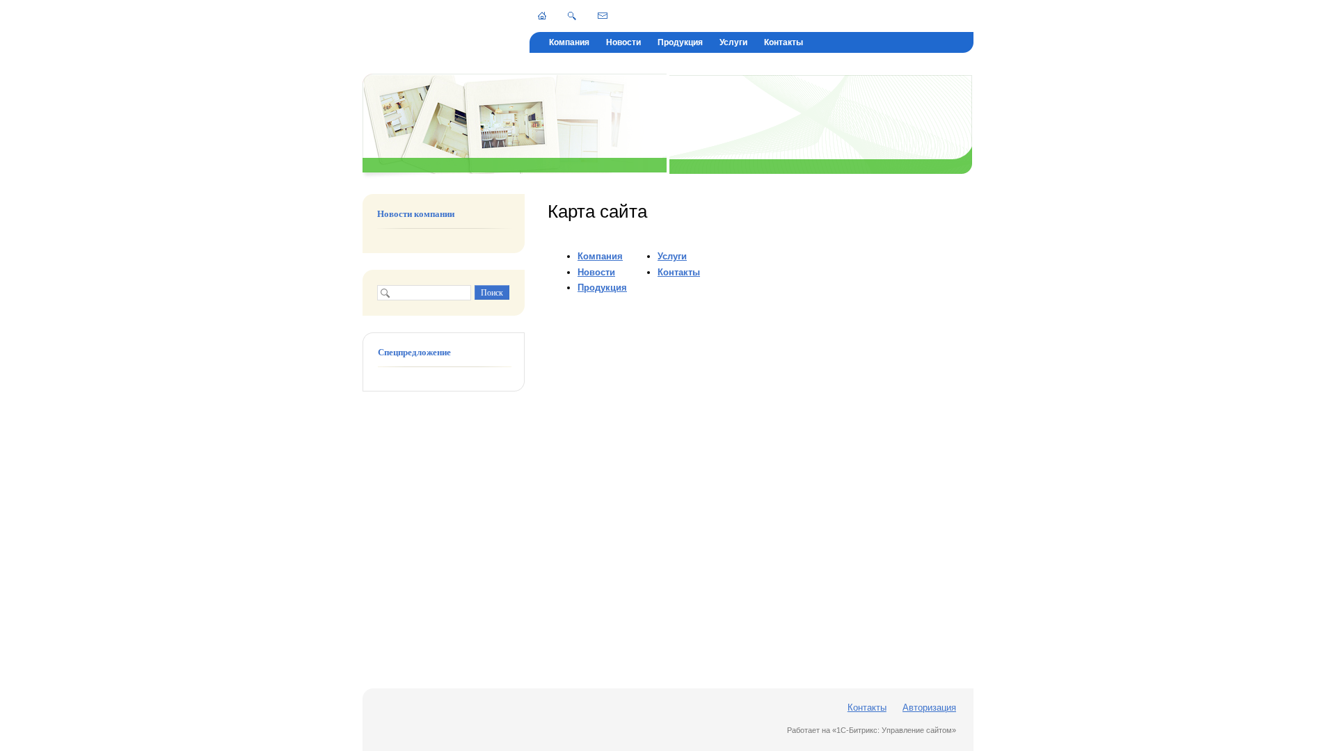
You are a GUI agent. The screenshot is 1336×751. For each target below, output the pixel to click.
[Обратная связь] (602, 15)
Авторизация (929, 707)
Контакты (783, 42)
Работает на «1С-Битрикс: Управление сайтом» (871, 730)
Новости (623, 42)
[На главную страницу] (542, 15)
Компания (569, 42)
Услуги (733, 42)
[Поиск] (572, 16)
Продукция (680, 42)
